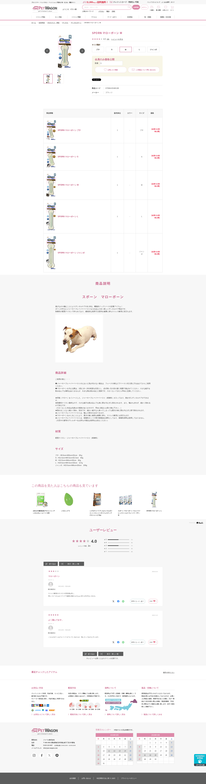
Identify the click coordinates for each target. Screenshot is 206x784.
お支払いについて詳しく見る (44, 714)
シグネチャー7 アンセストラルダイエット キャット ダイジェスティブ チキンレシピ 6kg (101, 513)
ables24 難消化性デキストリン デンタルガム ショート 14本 (44, 512)
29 (130, 759)
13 (120, 751)
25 (109, 759)
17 (104, 755)
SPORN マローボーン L (154, 511)
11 (109, 751)
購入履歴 (158, 10)
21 (125, 755)
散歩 (108, 11)
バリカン (101, 11)
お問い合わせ (86, 778)
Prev (47, 50)
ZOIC (113, 11)
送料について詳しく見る (116, 714)
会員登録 (136, 7)
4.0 (94, 541)
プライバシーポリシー (129, 778)
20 (120, 755)
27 (120, 759)
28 (125, 759)
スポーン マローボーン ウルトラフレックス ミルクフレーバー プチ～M (129, 513)
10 (104, 751)
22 (130, 755)
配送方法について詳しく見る (81, 714)
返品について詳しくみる (153, 714)
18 (109, 755)
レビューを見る (117, 39)
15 (130, 751)
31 (104, 763)
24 (104, 759)
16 (98, 755)
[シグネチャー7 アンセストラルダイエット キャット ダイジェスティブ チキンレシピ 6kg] (101, 499)
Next (82, 50)
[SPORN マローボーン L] (157, 499)
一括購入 (151, 10)
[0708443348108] (48, 78)
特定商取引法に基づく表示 (106, 778)
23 (98, 759)
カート (172, 10)
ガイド (173, 2)
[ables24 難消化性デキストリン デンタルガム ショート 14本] (44, 499)
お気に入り (166, 10)
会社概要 (73, 778)
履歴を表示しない (169, 672)
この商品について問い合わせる (146, 70)
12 (114, 751)
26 (114, 759)
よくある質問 (165, 2)
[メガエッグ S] (72, 499)
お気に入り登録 (113, 70)
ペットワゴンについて (153, 2)
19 (114, 755)
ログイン (144, 7)
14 (125, 751)
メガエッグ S (65, 511)
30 (98, 763)
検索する (129, 7)
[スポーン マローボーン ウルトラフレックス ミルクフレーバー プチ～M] (129, 499)
